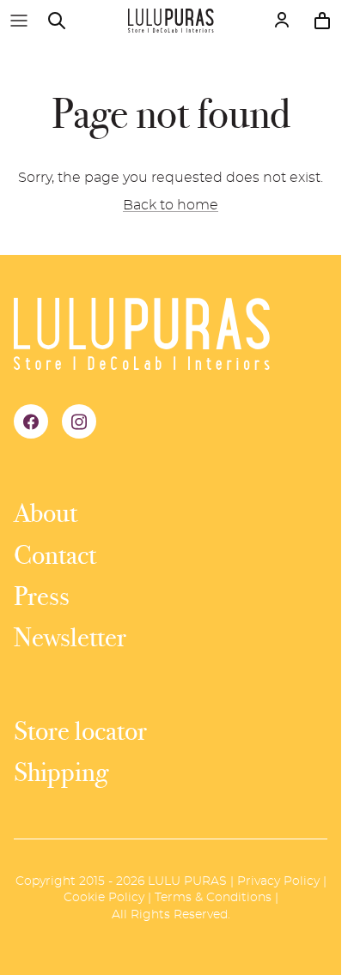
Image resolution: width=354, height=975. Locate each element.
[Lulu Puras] (171, 21)
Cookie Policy (104, 898)
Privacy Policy (278, 881)
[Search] (65, 20)
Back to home (170, 205)
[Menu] (19, 20)
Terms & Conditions (213, 898)
